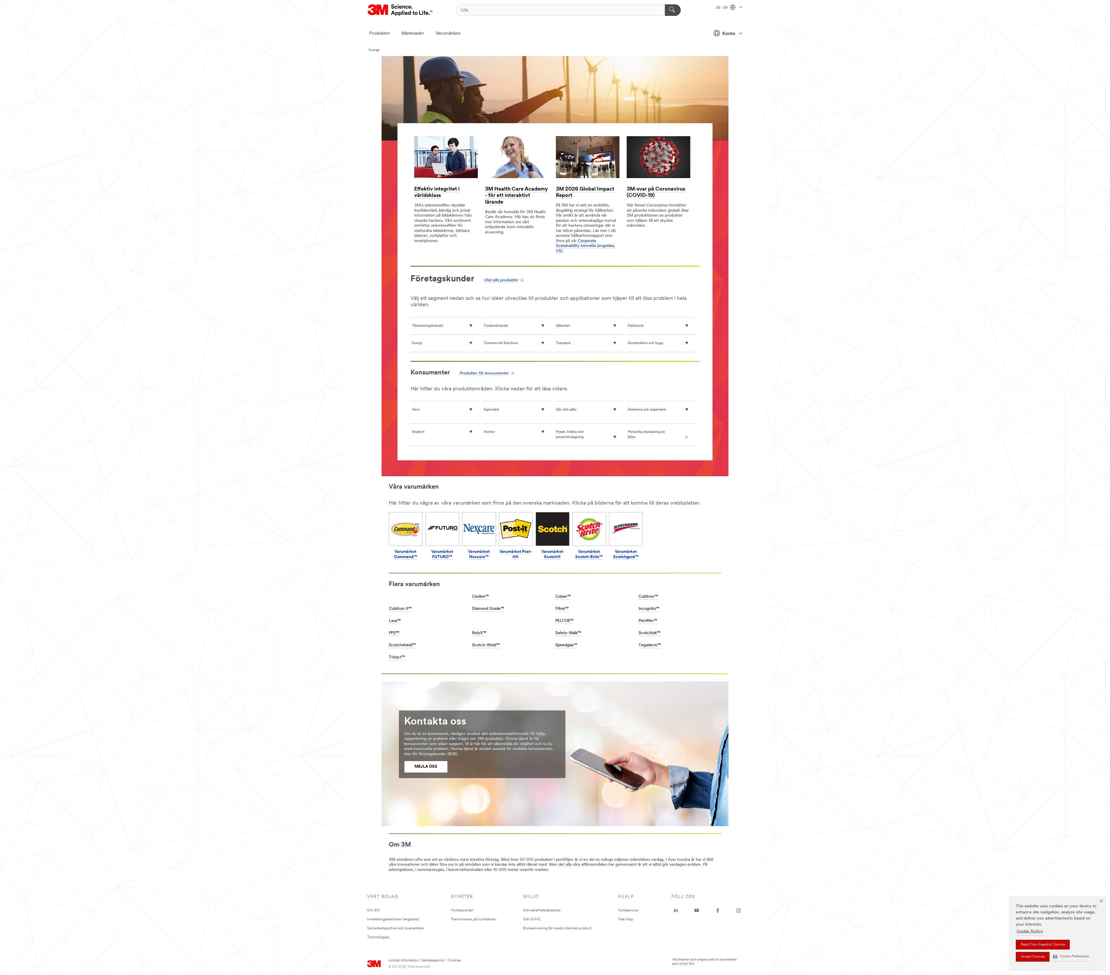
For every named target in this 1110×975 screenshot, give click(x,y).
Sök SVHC (532, 919)
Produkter (379, 33)
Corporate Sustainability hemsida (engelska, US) (585, 246)
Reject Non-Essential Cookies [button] (1043, 944)
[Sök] (673, 10)
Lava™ (395, 621)
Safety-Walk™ (568, 633)
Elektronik (635, 326)
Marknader (413, 33)
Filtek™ (562, 609)
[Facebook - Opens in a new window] (717, 910)
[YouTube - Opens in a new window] (696, 910)
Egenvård (491, 409)
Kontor (489, 432)
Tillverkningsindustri (427, 326)
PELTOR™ (564, 621)
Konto (728, 34)
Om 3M (373, 910)
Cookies (454, 960)
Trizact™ (397, 657)
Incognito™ (649, 609)
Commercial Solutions (501, 343)
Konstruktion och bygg (645, 343)
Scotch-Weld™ (486, 645)
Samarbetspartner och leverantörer (395, 928)
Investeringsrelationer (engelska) (393, 919)
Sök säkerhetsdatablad (541, 910)
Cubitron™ (648, 596)
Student (418, 432)
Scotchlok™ (649, 633)
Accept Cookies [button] (1033, 957)
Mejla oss (426, 767)
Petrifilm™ (648, 621)
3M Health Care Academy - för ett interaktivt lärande (516, 196)
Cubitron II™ (400, 609)
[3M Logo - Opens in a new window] (400, 10)
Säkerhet (563, 326)
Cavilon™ (480, 596)
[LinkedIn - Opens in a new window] (675, 910)
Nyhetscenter (462, 910)
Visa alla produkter (501, 280)
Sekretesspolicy (433, 960)
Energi (417, 343)
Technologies (378, 937)
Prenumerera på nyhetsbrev (473, 919)
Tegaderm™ (650, 645)
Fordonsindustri (496, 326)
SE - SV (722, 8)
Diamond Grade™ (488, 609)
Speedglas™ (566, 645)
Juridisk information (403, 960)
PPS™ (394, 633)
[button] (1071, 956)
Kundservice (628, 910)
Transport (563, 343)
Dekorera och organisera (647, 409)
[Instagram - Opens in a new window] (738, 910)
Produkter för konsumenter (484, 373)
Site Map (625, 919)
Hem (415, 409)
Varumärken (448, 33)
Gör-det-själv (566, 409)
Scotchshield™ (402, 645)
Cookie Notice (1030, 931)
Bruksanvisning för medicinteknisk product (557, 928)
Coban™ (563, 596)
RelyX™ (479, 633)
